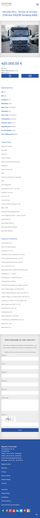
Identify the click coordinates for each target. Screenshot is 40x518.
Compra (3, 472)
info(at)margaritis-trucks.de (13, 458)
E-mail (3, 364)
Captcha (3, 415)
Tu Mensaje (4, 398)
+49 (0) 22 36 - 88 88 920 (13, 453)
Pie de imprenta (6, 501)
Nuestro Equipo (6, 479)
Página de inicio (6, 464)
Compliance (4, 497)
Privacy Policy (5, 493)
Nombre (3, 355)
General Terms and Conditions (10, 505)
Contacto (4, 483)
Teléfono (4, 372)
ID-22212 (6, 73)
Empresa (4, 381)
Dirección (4, 389)
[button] (4, 39)
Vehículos (4, 468)
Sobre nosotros (5, 475)
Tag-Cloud (4, 489)
